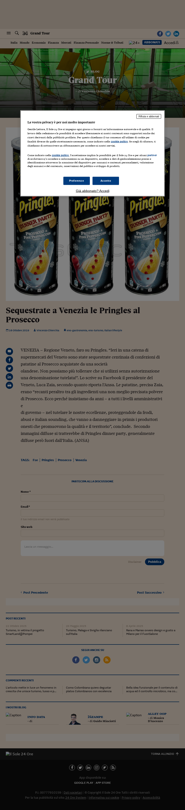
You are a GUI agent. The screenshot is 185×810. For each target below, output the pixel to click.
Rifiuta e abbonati (149, 116)
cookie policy (119, 141)
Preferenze (76, 180)
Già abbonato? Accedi (92, 191)
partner (152, 155)
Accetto (105, 180)
